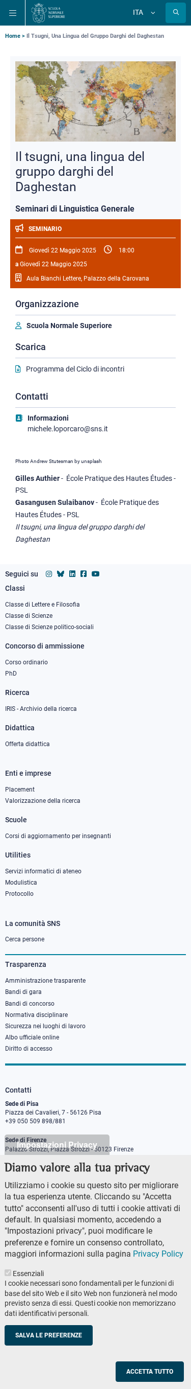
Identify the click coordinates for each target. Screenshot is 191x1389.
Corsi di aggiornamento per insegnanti (58, 836)
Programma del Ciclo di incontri (75, 369)
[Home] (48, 13)
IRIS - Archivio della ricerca (41, 708)
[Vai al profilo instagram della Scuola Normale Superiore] (49, 574)
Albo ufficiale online (32, 1037)
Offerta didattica (27, 744)
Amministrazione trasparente (45, 980)
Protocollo (19, 893)
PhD (11, 673)
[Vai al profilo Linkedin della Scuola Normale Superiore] (72, 574)
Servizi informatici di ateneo (43, 871)
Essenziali (28, 1273)
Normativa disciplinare (36, 1014)
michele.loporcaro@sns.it (68, 429)
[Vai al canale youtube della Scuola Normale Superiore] (96, 574)
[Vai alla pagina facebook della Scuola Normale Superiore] (83, 574)
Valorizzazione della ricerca (42, 800)
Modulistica (21, 882)
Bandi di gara (23, 992)
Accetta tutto (149, 1371)
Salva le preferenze (48, 1335)
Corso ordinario (26, 662)
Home (12, 36)
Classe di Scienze (28, 615)
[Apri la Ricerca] (176, 13)
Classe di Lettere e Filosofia (42, 604)
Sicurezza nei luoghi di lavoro (45, 1026)
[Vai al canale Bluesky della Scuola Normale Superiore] (60, 574)
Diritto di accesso (28, 1048)
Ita (138, 12)
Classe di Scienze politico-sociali (49, 627)
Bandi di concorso (29, 1003)
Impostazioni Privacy (57, 1144)
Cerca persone (24, 939)
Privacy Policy (158, 1254)
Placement (20, 789)
